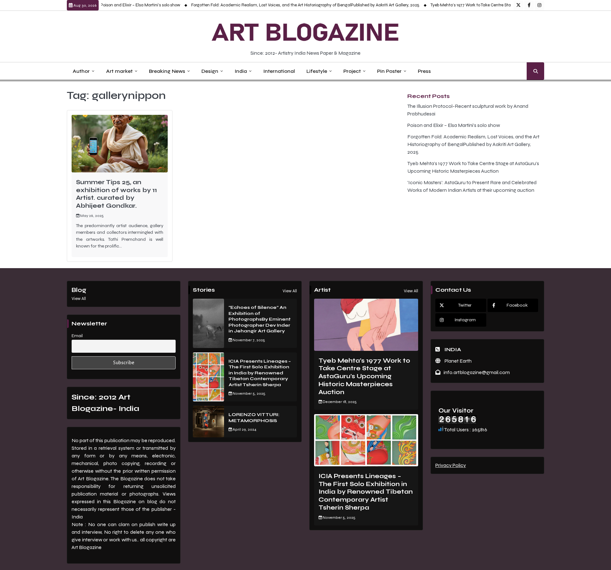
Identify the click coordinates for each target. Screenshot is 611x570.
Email (77, 335)
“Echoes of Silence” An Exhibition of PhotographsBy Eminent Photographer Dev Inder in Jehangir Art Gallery (259, 319)
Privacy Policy (450, 465)
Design (209, 71)
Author (81, 71)
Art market (119, 71)
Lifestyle (316, 71)
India (241, 71)
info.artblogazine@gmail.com (477, 372)
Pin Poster (389, 71)
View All (79, 298)
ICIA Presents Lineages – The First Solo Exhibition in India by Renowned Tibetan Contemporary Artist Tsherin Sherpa (259, 372)
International (279, 71)
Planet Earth (458, 361)
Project (352, 71)
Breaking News (167, 71)
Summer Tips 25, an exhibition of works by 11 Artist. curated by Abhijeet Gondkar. (116, 193)
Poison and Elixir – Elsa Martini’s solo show (128, 5)
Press (424, 71)
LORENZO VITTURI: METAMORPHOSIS (253, 417)
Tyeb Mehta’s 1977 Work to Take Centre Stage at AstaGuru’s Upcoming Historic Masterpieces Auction (513, 5)
